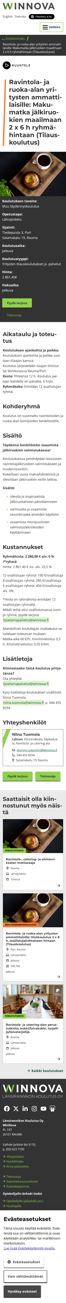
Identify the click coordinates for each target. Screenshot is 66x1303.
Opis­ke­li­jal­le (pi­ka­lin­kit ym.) (24, 1201)
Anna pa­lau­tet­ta (17, 1166)
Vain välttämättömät (25, 1276)
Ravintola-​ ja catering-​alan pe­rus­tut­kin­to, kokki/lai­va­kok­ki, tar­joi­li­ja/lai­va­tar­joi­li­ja (32, 1028)
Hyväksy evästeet (22, 1291)
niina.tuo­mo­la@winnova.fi (23, 702)
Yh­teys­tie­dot (15, 1157)
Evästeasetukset (26, 1262)
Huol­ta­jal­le (13, 1206)
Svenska (20, 16)
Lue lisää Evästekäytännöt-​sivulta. (29, 1248)
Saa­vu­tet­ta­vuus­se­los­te (22, 1181)
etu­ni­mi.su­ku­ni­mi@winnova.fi (37, 750)
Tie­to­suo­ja (13, 1177)
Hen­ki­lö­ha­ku (15, 1161)
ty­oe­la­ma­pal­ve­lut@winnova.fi (26, 620)
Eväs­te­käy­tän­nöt (17, 1186)
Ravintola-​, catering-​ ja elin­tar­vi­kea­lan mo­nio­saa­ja (31, 861)
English (8, 16)
